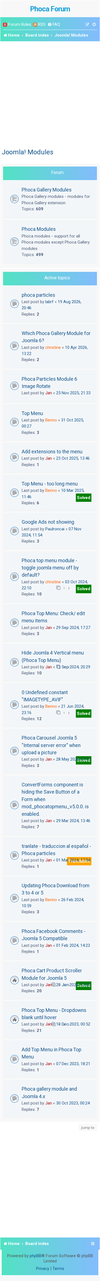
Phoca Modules (39, 229)
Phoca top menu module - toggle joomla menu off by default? (50, 568)
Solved (83, 497)
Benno (51, 420)
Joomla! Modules (27, 152)
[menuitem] (54, 24)
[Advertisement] (50, 94)
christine (53, 347)
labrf (49, 301)
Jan (48, 392)
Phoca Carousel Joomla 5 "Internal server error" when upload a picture (51, 745)
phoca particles (38, 295)
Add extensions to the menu (52, 451)
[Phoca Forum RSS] (35, 24)
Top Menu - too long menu (50, 484)
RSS (42, 24)
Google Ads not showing (48, 522)
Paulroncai (54, 528)
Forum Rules (19, 24)
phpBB (35, 1255)
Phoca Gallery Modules (47, 190)
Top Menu (32, 413)
